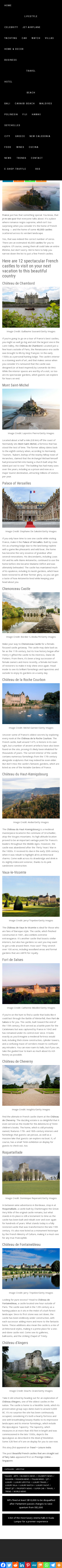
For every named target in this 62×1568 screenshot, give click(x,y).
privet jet (9, 1488)
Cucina (34, 147)
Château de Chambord (30, 345)
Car (24, 38)
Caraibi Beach (25, 103)
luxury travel (40, 1482)
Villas (49, 38)
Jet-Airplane (32, 27)
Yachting (11, 38)
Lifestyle (31, 16)
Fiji (25, 114)
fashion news (22, 1479)
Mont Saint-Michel (27, 443)
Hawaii (36, 114)
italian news (38, 1479)
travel (50, 1488)
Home (8, 5)
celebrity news (45, 1476)
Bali (7, 103)
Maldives (45, 103)
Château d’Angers (11, 1401)
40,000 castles (44, 229)
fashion (9, 1479)
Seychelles (12, 125)
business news (27, 1476)
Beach (31, 92)
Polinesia (11, 114)
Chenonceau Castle (31, 643)
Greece (20, 136)
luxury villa (11, 1485)
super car (39, 1488)
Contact (37, 158)
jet (47, 1479)
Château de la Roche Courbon (36, 738)
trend (8, 1491)
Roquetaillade (9, 1208)
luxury (8, 1482)
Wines (20, 147)
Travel (31, 70)
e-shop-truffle (15, 169)
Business (11, 60)
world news (20, 1491)
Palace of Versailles (33, 542)
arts (16, 1476)
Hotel (9, 81)
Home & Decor (14, 49)
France (5, 214)
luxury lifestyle (22, 1482)
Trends (21, 158)
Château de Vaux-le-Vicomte (21, 927)
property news (24, 1488)
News (8, 158)
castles (39, 242)
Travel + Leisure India (40, 1447)
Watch (36, 38)
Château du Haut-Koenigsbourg (23, 829)
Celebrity (11, 27)
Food (8, 147)
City (7, 136)
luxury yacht (42, 1485)
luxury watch (27, 1485)
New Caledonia (40, 136)
